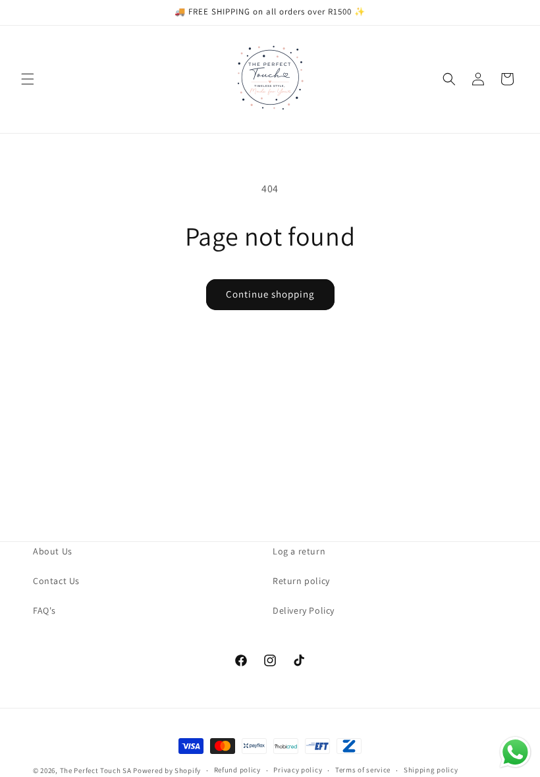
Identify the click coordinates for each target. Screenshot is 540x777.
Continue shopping (270, 294)
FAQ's (44, 610)
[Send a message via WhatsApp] (515, 752)
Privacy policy (297, 769)
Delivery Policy (304, 610)
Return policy (301, 581)
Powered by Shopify (167, 770)
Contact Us (56, 581)
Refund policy (237, 769)
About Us (52, 551)
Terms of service (363, 769)
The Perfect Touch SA (96, 770)
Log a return (299, 551)
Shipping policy (431, 769)
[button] (27, 79)
